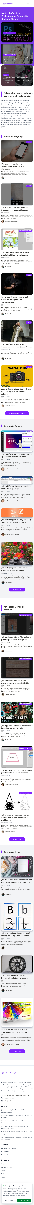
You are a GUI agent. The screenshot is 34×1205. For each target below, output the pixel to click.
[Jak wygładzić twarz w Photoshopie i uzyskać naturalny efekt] (17, 712)
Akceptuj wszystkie (24, 1200)
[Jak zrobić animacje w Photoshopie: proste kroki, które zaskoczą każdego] (17, 32)
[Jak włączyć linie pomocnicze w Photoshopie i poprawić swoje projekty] (17, 54)
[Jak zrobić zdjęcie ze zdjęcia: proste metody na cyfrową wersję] (17, 553)
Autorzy (4, 1144)
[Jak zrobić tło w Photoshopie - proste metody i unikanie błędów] (17, 667)
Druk (2, 1174)
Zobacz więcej (17, 589)
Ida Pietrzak (8, 582)
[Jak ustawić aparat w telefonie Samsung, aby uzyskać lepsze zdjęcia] (17, 194)
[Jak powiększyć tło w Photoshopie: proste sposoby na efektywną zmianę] (17, 624)
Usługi (3, 1177)
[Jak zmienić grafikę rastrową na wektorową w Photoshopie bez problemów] (17, 802)
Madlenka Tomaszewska (12, 469)
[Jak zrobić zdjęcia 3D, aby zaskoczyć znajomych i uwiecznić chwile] (17, 512)
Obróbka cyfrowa (6, 1167)
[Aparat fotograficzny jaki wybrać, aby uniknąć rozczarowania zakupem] (17, 376)
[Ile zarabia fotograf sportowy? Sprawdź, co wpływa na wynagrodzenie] (17, 284)
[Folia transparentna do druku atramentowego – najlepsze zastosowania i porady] (17, 1012)
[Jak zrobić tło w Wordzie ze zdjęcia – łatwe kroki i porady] (17, 480)
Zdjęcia (3, 1164)
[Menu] (28, 3)
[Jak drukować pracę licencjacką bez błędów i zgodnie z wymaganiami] (17, 866)
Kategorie (5, 1160)
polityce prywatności (19, 1197)
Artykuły (4, 1106)
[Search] (30, 3)
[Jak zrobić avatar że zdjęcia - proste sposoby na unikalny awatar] (17, 441)
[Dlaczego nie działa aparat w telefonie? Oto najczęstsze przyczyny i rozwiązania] (17, 151)
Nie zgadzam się (9, 1200)
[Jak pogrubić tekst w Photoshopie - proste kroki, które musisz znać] (17, 757)
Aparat (3, 1170)
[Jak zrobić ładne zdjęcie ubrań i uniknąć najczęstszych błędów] (17, 75)
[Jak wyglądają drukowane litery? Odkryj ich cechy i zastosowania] (17, 916)
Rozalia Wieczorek (10, 948)
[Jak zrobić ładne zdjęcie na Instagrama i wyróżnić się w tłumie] (17, 331)
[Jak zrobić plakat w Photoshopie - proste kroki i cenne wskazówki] (17, 239)
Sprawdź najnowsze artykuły (17, 413)
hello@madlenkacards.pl (11, 1101)
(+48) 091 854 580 (9, 1098)
